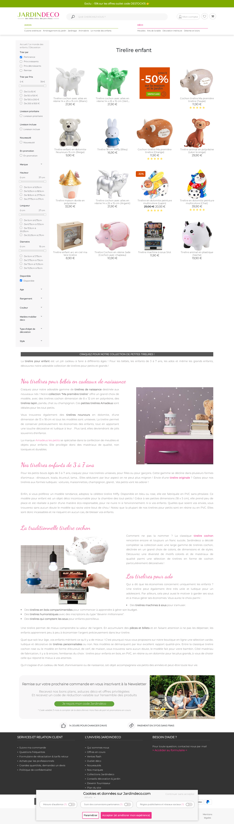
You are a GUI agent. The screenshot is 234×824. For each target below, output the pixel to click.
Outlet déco (94, 760)
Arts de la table (154, 30)
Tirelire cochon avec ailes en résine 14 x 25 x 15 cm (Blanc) (70, 100)
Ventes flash (94, 756)
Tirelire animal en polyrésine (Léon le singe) (197, 151)
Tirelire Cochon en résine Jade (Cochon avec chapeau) (112, 254)
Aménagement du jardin (54, 30)
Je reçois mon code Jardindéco (84, 703)
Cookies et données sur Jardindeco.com (117, 793)
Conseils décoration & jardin (103, 778)
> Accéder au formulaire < (169, 750)
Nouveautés (94, 765)
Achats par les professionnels (36, 760)
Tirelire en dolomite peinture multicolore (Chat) (197, 202)
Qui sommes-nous (98, 747)
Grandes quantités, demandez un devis (42, 765)
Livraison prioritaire (33, 116)
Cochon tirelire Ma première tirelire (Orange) (154, 151)
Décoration (34, 47)
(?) (65, 804)
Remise (28, 70)
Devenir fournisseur (98, 783)
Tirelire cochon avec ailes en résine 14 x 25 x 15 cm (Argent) (112, 202)
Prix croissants (31, 61)
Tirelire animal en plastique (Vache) (197, 254)
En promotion (30, 155)
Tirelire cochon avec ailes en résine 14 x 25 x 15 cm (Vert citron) (112, 101)
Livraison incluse (31, 129)
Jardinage (72, 30)
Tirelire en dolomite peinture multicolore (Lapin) (155, 202)
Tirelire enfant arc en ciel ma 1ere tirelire (70, 254)
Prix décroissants (32, 66)
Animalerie (84, 30)
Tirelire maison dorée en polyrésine (70, 202)
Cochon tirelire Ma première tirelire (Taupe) (197, 100)
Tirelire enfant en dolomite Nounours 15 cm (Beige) (70, 151)
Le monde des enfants (101, 30)
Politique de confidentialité (35, 769)
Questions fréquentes (32, 752)
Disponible (28, 280)
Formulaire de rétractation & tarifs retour (44, 756)
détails (88, 797)
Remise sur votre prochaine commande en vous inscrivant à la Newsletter (84, 684)
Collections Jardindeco (100, 774)
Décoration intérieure (172, 30)
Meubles (141, 30)
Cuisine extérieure (32, 30)
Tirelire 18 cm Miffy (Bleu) (112, 149)
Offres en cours (96, 752)
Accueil (23, 44)
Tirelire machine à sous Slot (154, 252)
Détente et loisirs (192, 30)
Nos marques (95, 769)
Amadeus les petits (47, 440)
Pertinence (29, 57)
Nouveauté (29, 142)
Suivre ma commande (32, 747)
